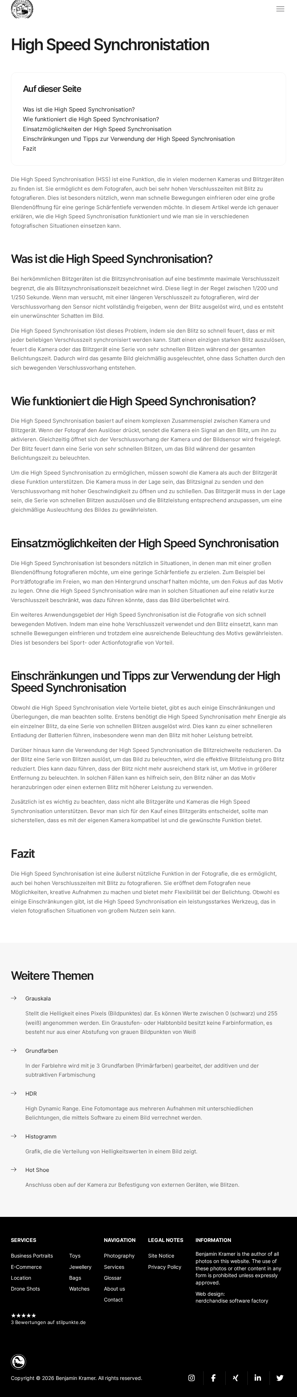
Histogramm (41, 1136)
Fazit (29, 148)
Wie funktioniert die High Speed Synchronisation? (91, 119)
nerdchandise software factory (232, 1300)
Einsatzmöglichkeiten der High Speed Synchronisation (97, 129)
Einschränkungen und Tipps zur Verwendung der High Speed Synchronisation (129, 138)
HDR (31, 1093)
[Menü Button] (280, 9)
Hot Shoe (37, 1169)
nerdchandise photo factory (25, 9)
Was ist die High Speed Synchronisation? (79, 109)
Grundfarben (41, 1050)
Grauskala (38, 998)
